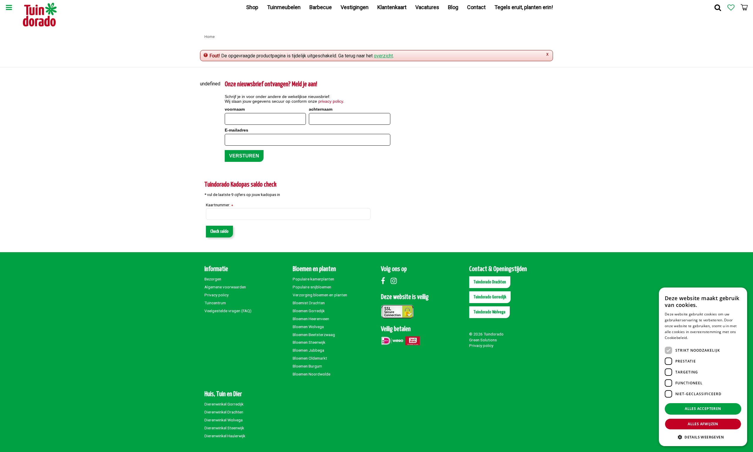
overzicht (383, 56)
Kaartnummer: (219, 205)
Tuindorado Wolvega (489, 312)
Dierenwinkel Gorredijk (224, 404)
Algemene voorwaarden (225, 287)
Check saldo (219, 231)
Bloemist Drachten (309, 302)
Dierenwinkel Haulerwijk (224, 435)
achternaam (320, 109)
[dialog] (703, 367)
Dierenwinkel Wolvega (223, 420)
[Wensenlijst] (731, 7)
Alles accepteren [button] (703, 408)
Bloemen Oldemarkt (310, 358)
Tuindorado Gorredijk (490, 297)
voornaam (235, 109)
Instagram (395, 280)
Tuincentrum (215, 302)
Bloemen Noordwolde (311, 374)
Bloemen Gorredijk (309, 310)
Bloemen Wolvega (308, 326)
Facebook (385, 280)
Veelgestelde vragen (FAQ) (227, 310)
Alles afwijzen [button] (703, 423)
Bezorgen (212, 279)
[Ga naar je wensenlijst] (731, 7)
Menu (8, 7)
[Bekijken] (744, 7)
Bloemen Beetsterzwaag (314, 334)
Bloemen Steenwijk (309, 342)
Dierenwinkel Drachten (223, 412)
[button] (703, 436)
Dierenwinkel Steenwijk (224, 428)
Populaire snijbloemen (312, 287)
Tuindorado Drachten (490, 282)
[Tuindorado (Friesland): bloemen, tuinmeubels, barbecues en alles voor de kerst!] (40, 14)
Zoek (717, 7)
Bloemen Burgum (307, 366)
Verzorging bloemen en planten (320, 295)
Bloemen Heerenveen (311, 318)
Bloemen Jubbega (308, 350)
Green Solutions (483, 340)
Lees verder (699, 337)
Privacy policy (216, 295)
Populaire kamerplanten (313, 279)
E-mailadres (236, 130)
